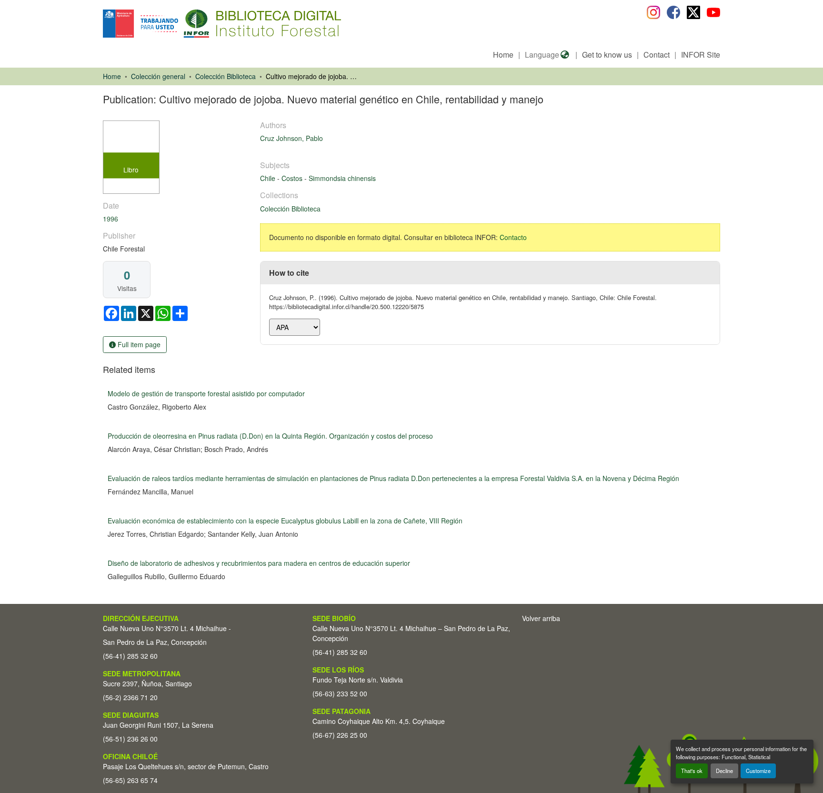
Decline (724, 770)
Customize (758, 770)
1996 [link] (110, 218)
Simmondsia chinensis (342, 178)
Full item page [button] (138, 344)
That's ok (692, 770)
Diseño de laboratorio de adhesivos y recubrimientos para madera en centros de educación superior (259, 563)
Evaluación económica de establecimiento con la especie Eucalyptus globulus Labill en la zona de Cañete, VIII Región (285, 520)
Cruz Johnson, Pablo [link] (291, 138)
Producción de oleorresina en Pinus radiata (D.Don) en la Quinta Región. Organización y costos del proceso (270, 436)
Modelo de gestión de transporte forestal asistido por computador (206, 393)
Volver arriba (541, 618)
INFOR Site (700, 54)
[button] (181, 24)
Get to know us (607, 54)
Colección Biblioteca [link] (225, 76)
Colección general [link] (158, 76)
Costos (292, 178)
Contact (656, 54)
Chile (268, 178)
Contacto (513, 237)
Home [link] (112, 76)
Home (503, 54)
